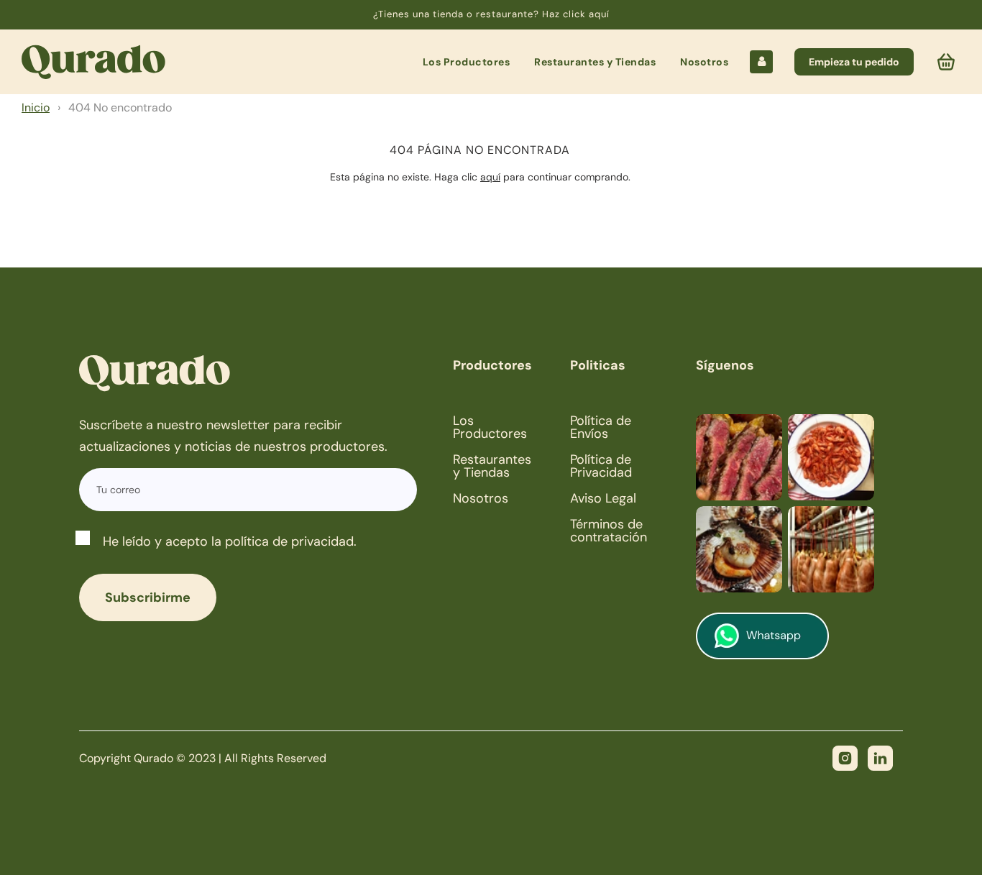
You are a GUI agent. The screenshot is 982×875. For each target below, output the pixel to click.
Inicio (36, 107)
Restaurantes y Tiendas (595, 61)
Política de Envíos (600, 427)
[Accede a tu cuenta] (761, 61)
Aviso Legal (603, 498)
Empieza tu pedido (854, 61)
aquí (490, 176)
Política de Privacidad (601, 466)
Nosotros (704, 61)
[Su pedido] (947, 62)
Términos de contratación (608, 531)
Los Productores (466, 61)
